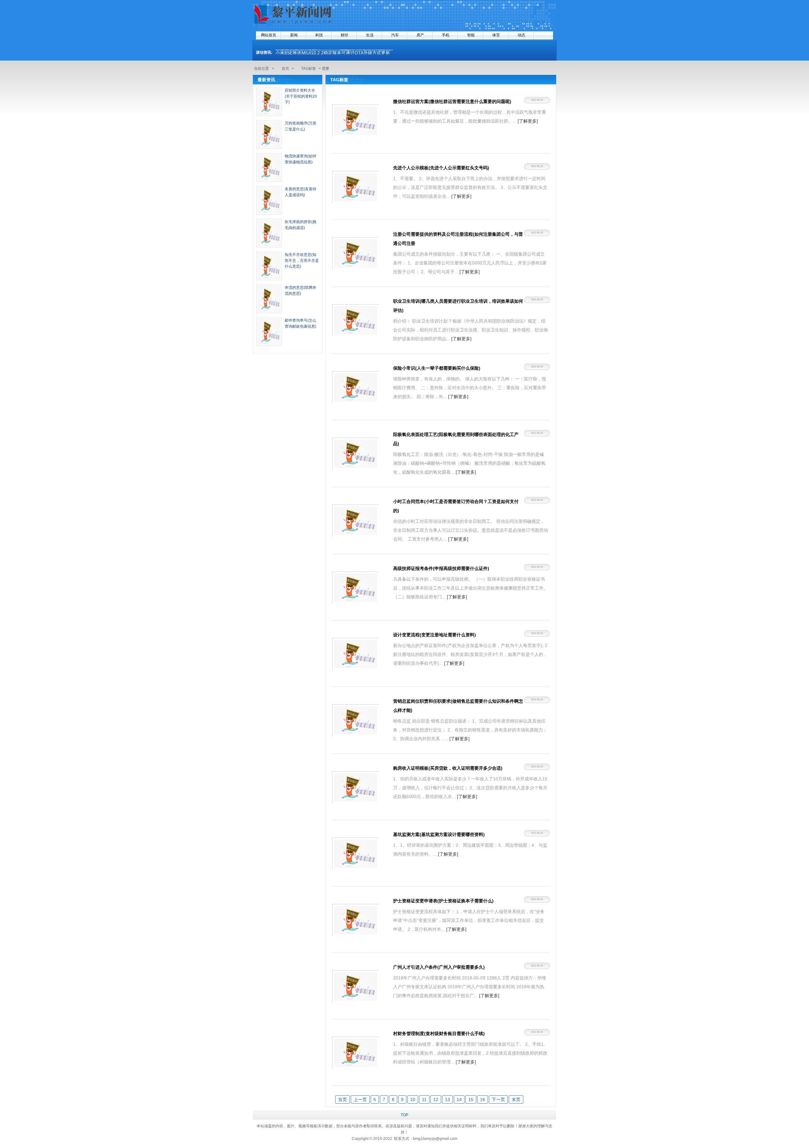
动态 (521, 35)
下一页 (498, 1099)
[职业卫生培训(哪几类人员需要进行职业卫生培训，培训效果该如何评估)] (355, 320)
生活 (370, 35)
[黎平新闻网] (294, 24)
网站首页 (268, 35)
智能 (471, 35)
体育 (496, 35)
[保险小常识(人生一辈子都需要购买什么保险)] (355, 387)
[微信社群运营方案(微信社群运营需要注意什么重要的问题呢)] (355, 121)
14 (459, 1099)
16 (482, 1099)
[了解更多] (528, 121)
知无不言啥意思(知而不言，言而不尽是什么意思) (302, 260)
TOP (404, 1115)
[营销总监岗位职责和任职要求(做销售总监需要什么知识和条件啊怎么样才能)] (355, 720)
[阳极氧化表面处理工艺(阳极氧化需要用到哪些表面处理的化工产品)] (355, 454)
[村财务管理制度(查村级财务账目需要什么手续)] (355, 1053)
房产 (420, 35)
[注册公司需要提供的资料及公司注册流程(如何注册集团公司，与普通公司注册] (355, 253)
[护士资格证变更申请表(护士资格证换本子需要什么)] (355, 920)
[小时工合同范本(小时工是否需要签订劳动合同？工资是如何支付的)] (355, 521)
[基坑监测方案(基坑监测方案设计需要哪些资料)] (355, 854)
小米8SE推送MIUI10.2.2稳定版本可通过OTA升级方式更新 (333, 51)
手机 (445, 35)
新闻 (294, 35)
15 (470, 1099)
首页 (285, 68)
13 (447, 1099)
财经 (344, 35)
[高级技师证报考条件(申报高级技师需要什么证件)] (355, 588)
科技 (319, 35)
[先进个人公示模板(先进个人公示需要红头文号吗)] (355, 187)
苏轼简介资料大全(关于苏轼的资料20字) (301, 96)
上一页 (360, 1099)
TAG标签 (308, 68)
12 (435, 1099)
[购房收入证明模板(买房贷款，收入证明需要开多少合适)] (355, 787)
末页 (516, 1099)
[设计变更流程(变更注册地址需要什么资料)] (355, 654)
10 (412, 1099)
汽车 (395, 35)
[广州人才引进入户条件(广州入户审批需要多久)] (355, 986)
